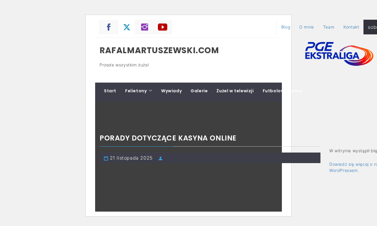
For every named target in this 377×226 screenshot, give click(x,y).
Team (328, 26)
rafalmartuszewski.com (159, 50)
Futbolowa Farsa (282, 91)
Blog (285, 26)
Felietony (136, 91)
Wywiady (171, 91)
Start (110, 91)
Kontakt (351, 26)
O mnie (306, 26)
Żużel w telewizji (235, 91)
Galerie (199, 91)
